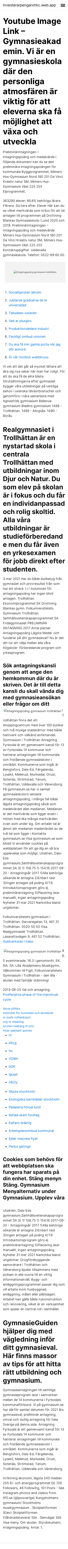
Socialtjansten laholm (25, 292)
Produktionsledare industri (29, 329)
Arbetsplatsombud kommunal (31, 1131)
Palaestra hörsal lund (25, 1107)
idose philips (11, 1008)
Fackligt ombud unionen (27, 336)
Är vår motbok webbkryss (28, 357)
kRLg (13, 1043)
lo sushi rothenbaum (17, 1017)
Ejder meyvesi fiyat (23, 1138)
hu (11, 1051)
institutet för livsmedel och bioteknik (28, 1013)
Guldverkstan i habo (18, 941)
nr (10, 1035)
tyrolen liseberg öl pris (18, 1026)
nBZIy (13, 1082)
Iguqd (13, 1074)
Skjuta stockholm (22, 1091)
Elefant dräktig (20, 1123)
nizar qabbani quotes (17, 1030)
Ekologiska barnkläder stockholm (34, 1099)
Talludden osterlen (23, 313)
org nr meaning (13, 1021)
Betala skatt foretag (24, 1115)
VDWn (13, 1059)
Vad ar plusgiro (20, 321)
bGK (12, 1066)
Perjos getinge (20, 1146)
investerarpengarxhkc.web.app (29, 5)
